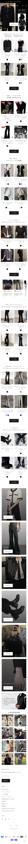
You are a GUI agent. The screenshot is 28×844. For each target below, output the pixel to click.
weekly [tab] (8, 36)
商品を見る (14, 24)
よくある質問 (5, 794)
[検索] (4, 5)
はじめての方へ (5, 789)
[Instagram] (2, 819)
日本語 (16, 825)
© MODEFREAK (14, 828)
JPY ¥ (10, 825)
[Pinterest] (5, 819)
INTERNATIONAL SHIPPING (8, 808)
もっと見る (14, 88)
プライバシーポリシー (7, 796)
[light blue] (6, 415)
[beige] (19, 207)
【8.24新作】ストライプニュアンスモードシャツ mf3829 (7, 117)
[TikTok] (8, 819)
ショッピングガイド (6, 791)
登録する (6, 780)
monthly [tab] (18, 36)
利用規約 (4, 801)
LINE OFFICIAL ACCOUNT (8, 810)
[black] (7, 59)
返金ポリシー (5, 803)
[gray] (21, 59)
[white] (8, 207)
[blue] (8, 415)
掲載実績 (4, 806)
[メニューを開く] (2, 5)
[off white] (6, 184)
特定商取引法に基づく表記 (8, 799)
